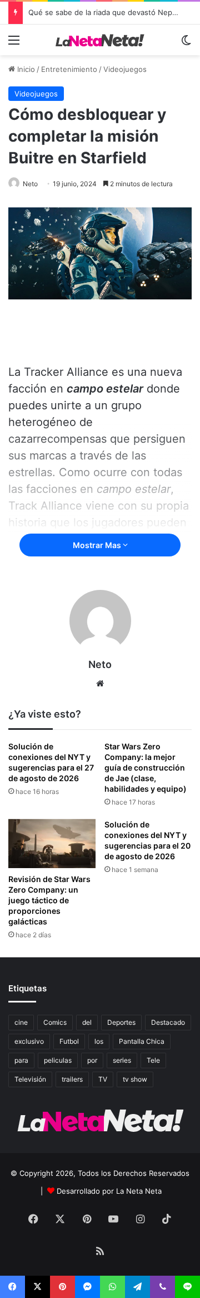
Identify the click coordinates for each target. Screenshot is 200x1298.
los (98, 1041)
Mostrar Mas (98, 545)
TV (102, 1079)
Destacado (168, 1022)
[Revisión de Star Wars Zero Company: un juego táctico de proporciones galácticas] (52, 843)
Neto (30, 184)
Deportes (121, 1022)
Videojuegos (125, 69)
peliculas (58, 1060)
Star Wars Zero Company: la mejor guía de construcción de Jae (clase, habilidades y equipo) (145, 767)
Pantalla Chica (141, 1041)
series (122, 1060)
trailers (72, 1079)
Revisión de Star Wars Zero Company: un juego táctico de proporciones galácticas (49, 900)
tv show (135, 1079)
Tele (153, 1060)
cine (21, 1022)
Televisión (30, 1079)
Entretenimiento (69, 69)
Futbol (69, 1041)
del (87, 1022)
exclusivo (29, 1041)
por (92, 1060)
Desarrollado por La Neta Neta (109, 1190)
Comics (55, 1022)
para (21, 1060)
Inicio (25, 69)
